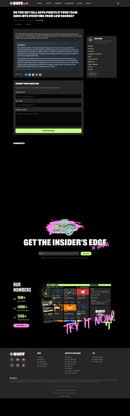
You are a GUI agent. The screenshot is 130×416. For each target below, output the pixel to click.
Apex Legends (71, 373)
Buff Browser (98, 357)
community (18, 24)
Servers (88, 3)
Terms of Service (59, 393)
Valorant (69, 366)
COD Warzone (71, 359)
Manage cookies (65, 396)
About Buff (42, 366)
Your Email (19, 101)
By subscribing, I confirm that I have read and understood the (66, 258)
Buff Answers (98, 359)
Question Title (20, 92)
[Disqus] (65, 168)
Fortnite (69, 368)
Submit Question (48, 131)
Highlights (58, 3)
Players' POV (98, 361)
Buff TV (49, 3)
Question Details (21, 110)
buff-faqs (28, 24)
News (39, 3)
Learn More (20, 325)
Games (79, 3)
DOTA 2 (69, 357)
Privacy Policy (84, 258)
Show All (93, 74)
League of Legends (73, 371)
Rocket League (72, 361)
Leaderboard (69, 3)
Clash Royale (71, 364)
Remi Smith (40, 20)
